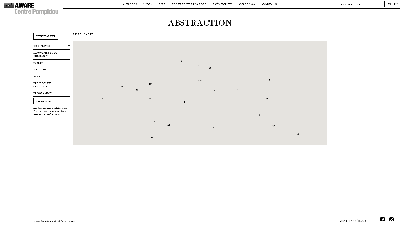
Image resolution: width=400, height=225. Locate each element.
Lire (162, 4)
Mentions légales (353, 221)
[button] (161, 43)
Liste (77, 34)
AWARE (269, 4)
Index (147, 4)
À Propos (130, 4)
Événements (222, 4)
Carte (88, 34)
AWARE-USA (247, 4)
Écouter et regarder (189, 4)
